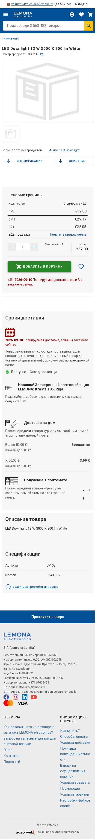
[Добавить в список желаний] (81, 266)
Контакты (11, 756)
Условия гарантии (74, 794)
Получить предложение (68, 234)
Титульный (10, 38)
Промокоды (70, 788)
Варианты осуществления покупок (73, 771)
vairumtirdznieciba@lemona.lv (32, 4)
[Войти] (72, 14)
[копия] (42, 54)
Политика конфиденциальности (75, 754)
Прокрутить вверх (47, 617)
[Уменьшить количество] (34, 247)
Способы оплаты (74, 736)
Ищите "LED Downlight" (64, 150)
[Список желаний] (81, 14)
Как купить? (70, 731)
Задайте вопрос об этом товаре (35, 586)
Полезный (11, 762)
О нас (7, 750)
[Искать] (88, 26)
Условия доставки (75, 742)
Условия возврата (75, 782)
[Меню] (5, 14)
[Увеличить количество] (12, 247)
